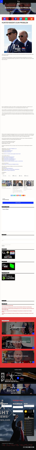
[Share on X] (10, 18)
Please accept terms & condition (7, 244)
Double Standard (13, 5)
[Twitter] (15, 195)
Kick (7, 444)
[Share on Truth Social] (4, 18)
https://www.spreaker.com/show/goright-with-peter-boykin (12, 153)
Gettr (28, 445)
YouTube (8, 445)
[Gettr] (23, 195)
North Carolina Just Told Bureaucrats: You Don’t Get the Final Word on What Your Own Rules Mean (17, 307)
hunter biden (21, 5)
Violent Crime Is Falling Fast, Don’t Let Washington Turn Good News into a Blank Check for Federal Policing (17, 311)
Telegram (11, 444)
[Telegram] (12, 195)
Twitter (21, 444)
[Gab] (14, 195)
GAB (31, 445)
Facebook (16, 444)
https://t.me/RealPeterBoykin (9, 150)
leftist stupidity (27, 5)
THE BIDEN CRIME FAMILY (5, 186)
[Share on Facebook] (15, 18)
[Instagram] (18, 195)
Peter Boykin (17, 11)
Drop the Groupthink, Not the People (7, 305)
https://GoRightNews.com (13, 148)
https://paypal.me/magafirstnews (8, 168)
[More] (24, 195)
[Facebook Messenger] (20, 195)
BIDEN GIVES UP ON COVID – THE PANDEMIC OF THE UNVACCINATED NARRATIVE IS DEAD (18, 342)
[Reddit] (17, 195)
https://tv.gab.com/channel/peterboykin (9, 156)
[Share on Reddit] (31, 18)
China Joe (7, 5)
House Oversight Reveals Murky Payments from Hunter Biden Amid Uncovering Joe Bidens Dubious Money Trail (18, 187)
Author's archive (18, 202)
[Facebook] (11, 195)
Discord (26, 444)
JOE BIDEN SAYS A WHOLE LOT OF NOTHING (18, 356)
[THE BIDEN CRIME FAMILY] (7, 183)
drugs (17, 5)
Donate (4, 444)
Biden (3, 351)
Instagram (30, 444)
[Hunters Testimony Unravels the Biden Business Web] (29, 183)
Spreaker (13, 445)
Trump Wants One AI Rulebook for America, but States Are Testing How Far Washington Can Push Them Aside (17, 314)
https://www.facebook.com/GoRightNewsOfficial (11, 164)
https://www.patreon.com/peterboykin (9, 170)
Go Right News (18, 400)
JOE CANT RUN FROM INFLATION (18, 327)
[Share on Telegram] (20, 18)
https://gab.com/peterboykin (7, 151)
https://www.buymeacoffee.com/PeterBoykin (13, 169)
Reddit (18, 445)
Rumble (4, 445)
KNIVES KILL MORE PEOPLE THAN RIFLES (18, 375)
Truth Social (23, 445)
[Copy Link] (21, 195)
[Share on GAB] (26, 18)
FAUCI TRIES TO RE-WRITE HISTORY (18, 387)
